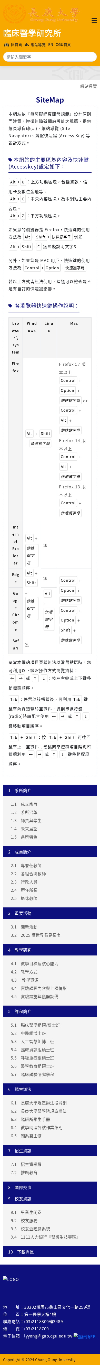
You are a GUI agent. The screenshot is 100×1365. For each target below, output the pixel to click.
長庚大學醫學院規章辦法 (39, 1111)
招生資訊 (20, 1150)
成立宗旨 (24, 804)
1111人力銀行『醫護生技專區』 (46, 1237)
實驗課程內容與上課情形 (39, 988)
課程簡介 (20, 1011)
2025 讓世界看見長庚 (36, 935)
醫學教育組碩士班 (32, 1066)
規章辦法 (20, 1089)
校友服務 (24, 1220)
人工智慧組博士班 (32, 1041)
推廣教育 (24, 1172)
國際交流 (20, 1187)
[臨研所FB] (85, 1336)
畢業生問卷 (26, 1212)
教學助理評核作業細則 (37, 1127)
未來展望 (24, 828)
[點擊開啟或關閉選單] (94, 20)
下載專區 (21, 1252)
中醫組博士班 (28, 1033)
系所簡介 (20, 790)
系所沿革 (24, 812)
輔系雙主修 (26, 1135)
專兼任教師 (26, 865)
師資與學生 (26, 820)
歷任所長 (24, 890)
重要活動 (20, 913)
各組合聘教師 (28, 873)
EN (50, 44)
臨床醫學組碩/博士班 (35, 1025)
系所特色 (24, 837)
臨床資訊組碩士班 (32, 1049)
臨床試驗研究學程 (32, 1074)
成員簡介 (20, 852)
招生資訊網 (26, 1164)
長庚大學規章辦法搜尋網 (39, 1103)
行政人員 (24, 882)
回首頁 (16, 44)
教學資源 (25, 980)
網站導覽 (38, 44)
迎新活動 (24, 927)
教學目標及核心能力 (34, 963)
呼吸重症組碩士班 (32, 1058)
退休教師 (24, 898)
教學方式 (24, 972)
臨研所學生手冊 (30, 1119)
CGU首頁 (63, 44)
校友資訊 (20, 1198)
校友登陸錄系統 (30, 1228)
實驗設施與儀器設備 (34, 996)
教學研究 (20, 950)
